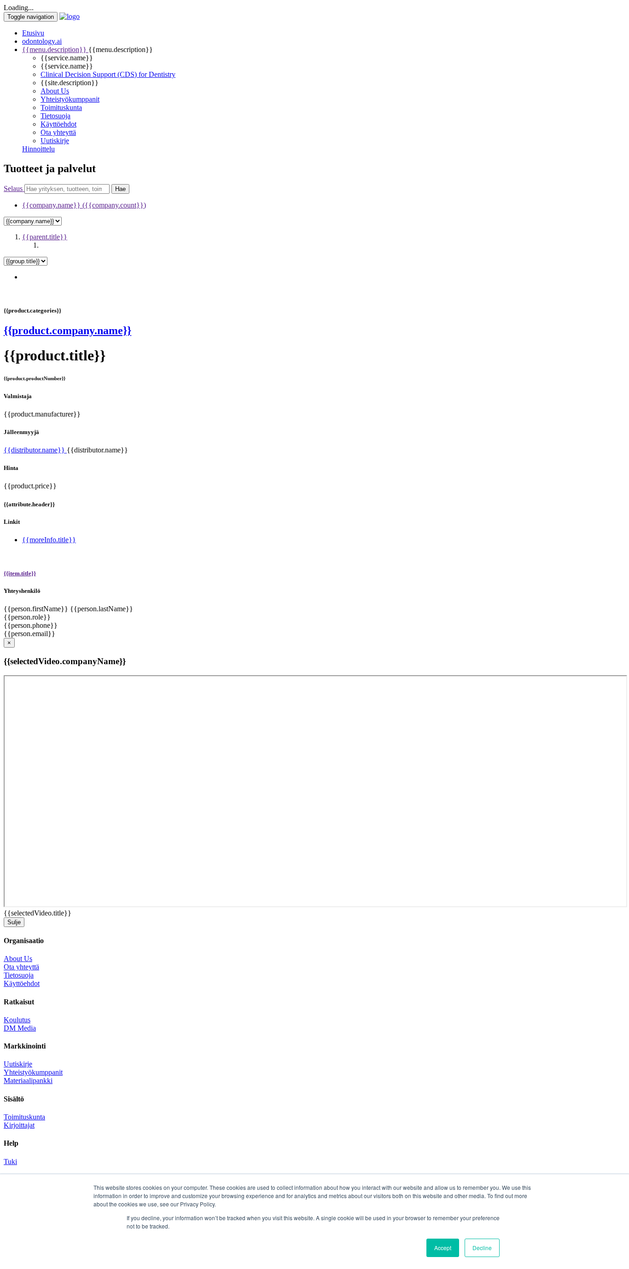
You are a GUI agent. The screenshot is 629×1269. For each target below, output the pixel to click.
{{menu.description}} (55, 49)
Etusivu (33, 33)
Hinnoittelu (38, 149)
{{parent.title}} (44, 237)
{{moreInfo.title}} (49, 540)
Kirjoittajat (19, 1125)
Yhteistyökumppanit (70, 99)
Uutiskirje (55, 141)
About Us (55, 91)
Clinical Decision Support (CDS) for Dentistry (108, 74)
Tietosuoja (55, 116)
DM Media (20, 1028)
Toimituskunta (61, 107)
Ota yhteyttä (58, 132)
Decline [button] (482, 1248)
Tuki (10, 1161)
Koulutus (17, 1020)
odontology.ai (42, 41)
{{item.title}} (20, 573)
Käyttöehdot (58, 124)
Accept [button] (442, 1248)
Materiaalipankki (28, 1080)
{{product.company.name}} (67, 330)
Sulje (14, 922)
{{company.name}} (84, 205)
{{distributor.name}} (35, 450)
